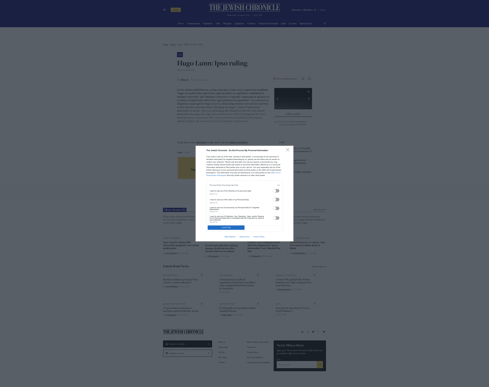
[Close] (288, 150)
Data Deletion (230, 237)
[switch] (276, 190)
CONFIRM (226, 228)
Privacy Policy (258, 237)
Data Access (244, 237)
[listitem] (244, 185)
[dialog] (244, 193)
